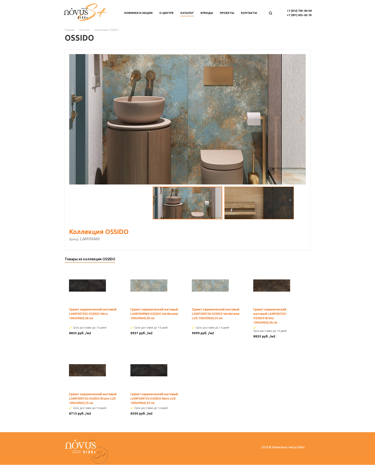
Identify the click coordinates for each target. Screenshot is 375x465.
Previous (73, 119)
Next (302, 119)
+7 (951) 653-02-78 (299, 15)
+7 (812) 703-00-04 (299, 10)
